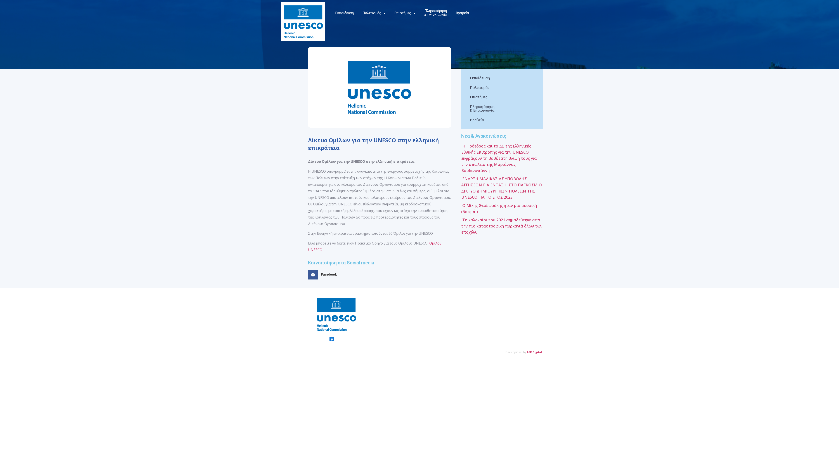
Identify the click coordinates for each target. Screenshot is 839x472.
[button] (324, 274)
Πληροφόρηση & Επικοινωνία (435, 13)
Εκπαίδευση (344, 13)
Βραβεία (462, 13)
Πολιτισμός (371, 13)
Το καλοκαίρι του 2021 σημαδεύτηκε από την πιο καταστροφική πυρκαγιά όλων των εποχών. (502, 226)
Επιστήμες (402, 13)
